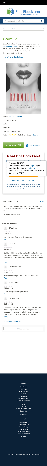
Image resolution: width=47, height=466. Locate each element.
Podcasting (23, 396)
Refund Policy (23, 429)
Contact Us (23, 411)
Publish (23, 394)
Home (23, 404)
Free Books (23, 387)
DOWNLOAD (12, 145)
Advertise (23, 436)
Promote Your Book (24, 398)
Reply (6, 239)
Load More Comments (12, 321)
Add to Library (34, 145)
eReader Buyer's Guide (23, 409)
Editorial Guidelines (23, 431)
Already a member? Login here (23, 180)
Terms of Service (23, 424)
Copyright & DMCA (23, 422)
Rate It (35, 135)
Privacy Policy (23, 427)
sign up (32, 168)
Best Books (23, 389)
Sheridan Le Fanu (10, 46)
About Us (23, 406)
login (32, 166)
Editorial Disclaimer (23, 434)
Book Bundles (23, 391)
